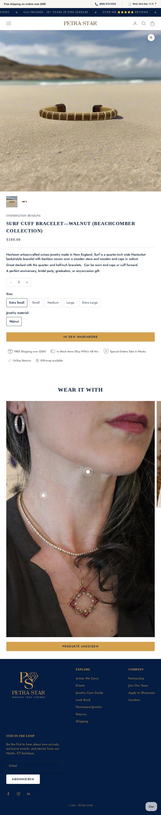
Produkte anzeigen (80, 646)
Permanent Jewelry (89, 707)
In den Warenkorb (80, 337)
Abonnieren (23, 779)
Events (80, 685)
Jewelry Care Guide (89, 692)
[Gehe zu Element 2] (24, 201)
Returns (81, 714)
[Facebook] (8, 794)
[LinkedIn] (29, 794)
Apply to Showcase (141, 692)
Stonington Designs (23, 215)
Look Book (83, 700)
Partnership (136, 678)
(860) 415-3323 (107, 4)
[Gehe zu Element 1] (11, 201)
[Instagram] (18, 794)
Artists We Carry (87, 678)
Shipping (82, 721)
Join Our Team (138, 685)
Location (134, 700)
